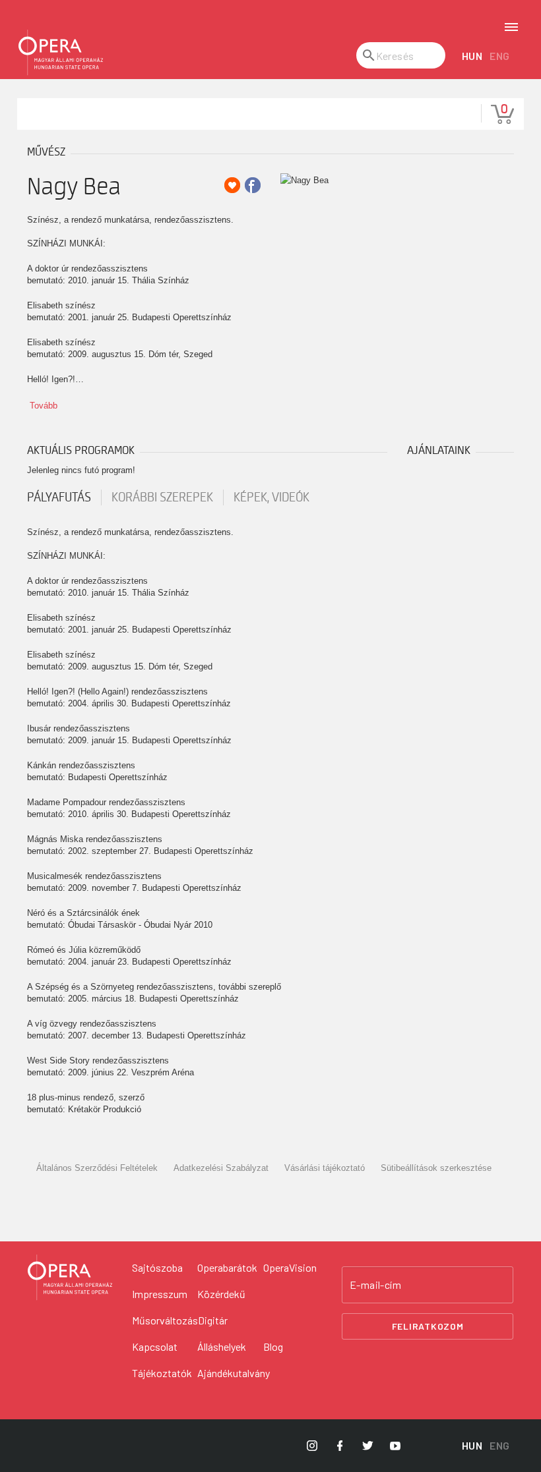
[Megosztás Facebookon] (253, 185)
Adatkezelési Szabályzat (221, 1168)
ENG (500, 55)
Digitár (213, 1320)
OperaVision (290, 1267)
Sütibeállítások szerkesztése (436, 1168)
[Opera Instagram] (312, 1445)
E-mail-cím (375, 1285)
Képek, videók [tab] (271, 497)
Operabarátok (227, 1267)
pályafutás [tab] (59, 497)
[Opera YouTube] (395, 1445)
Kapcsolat (154, 1346)
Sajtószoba (157, 1267)
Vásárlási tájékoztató (324, 1168)
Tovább (43, 405)
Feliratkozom (428, 1326)
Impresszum (159, 1294)
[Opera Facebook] (339, 1445)
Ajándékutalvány (233, 1373)
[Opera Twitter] (367, 1445)
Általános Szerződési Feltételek (97, 1168)
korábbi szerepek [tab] (162, 497)
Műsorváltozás (165, 1320)
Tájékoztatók (162, 1373)
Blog (273, 1346)
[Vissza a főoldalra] (60, 53)
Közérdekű (221, 1294)
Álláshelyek (221, 1346)
